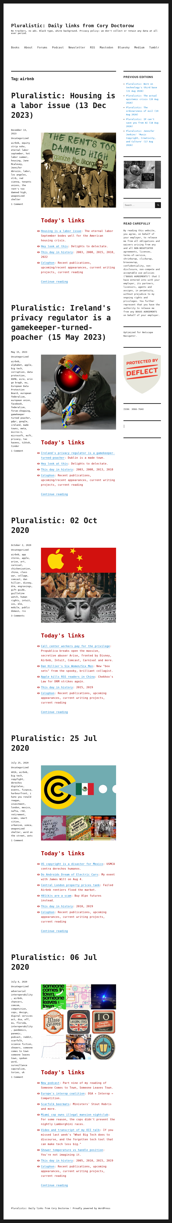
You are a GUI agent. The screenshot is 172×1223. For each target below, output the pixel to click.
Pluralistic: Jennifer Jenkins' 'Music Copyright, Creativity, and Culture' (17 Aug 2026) (141, 138)
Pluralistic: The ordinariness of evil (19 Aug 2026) (142, 111)
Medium (139, 47)
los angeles (18, 174)
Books (15, 47)
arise (14, 561)
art (22, 561)
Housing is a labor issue (61, 231)
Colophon (47, 262)
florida (21, 1023)
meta (23, 428)
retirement (18, 814)
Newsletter (77, 47)
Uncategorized (20, 138)
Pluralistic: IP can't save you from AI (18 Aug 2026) (142, 123)
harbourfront (19, 793)
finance (26, 790)
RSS (92, 47)
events (15, 790)
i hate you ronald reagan (21, 797)
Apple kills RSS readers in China (68, 676)
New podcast (50, 1083)
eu (26, 382)
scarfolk (16, 1040)
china (14, 572)
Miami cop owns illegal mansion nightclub (74, 1114)
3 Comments (18, 615)
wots (30, 835)
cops (13, 1012)
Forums (42, 47)
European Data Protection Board (20, 389)
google (23, 421)
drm (13, 586)
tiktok (26, 442)
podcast (15, 1037)
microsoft (17, 435)
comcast (15, 579)
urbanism (16, 825)
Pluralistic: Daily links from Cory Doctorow (72, 25)
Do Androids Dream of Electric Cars (69, 874)
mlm (20, 604)
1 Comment (17, 204)
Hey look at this (54, 246)
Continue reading (54, 281)
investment (18, 804)
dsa (20, 1019)
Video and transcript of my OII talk (70, 1130)
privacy (15, 439)
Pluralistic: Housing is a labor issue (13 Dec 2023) (63, 105)
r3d (22, 811)
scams (14, 818)
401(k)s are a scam (56, 895)
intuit (26, 600)
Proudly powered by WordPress (91, 1208)
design (23, 1012)
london (15, 807)
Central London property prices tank (70, 885)
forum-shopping (20, 411)
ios (13, 604)
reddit (27, 1037)
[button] (142, 175)
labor (26, 171)
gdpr (13, 421)
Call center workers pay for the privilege (75, 646)
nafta (14, 811)
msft (28, 435)
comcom (15, 1005)
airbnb (15, 143)
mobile (15, 607)
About (28, 47)
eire (22, 379)
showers (15, 1047)
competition (18, 1009)
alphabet (16, 365)
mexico (26, 807)
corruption (18, 372)
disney (27, 583)
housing (15, 160)
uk (23, 1072)
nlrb (13, 178)
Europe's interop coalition (63, 1093)
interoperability (22, 1026)
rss (24, 611)
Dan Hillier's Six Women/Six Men (67, 666)
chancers (16, 1001)
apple (28, 365)
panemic (15, 1033)
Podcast (58, 47)
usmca (28, 825)
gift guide (18, 590)
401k (13, 772)
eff (27, 1019)
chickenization (20, 568)
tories (15, 1072)
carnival (16, 565)
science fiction (21, 1044)
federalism (18, 407)
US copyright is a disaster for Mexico (72, 864)
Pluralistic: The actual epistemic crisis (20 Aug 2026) (142, 99)
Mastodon (106, 47)
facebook (16, 404)
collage (22, 575)
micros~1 (16, 432)
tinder (15, 446)
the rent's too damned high (18, 189)
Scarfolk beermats (55, 1104)
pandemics (20, 1030)
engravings (24, 586)
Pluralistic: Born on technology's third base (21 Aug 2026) (141, 87)
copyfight (17, 779)
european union (20, 400)
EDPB (13, 379)
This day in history (57, 252)
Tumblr (154, 47)
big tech (16, 368)
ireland (15, 425)
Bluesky (124, 47)
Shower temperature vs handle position (72, 1150)
